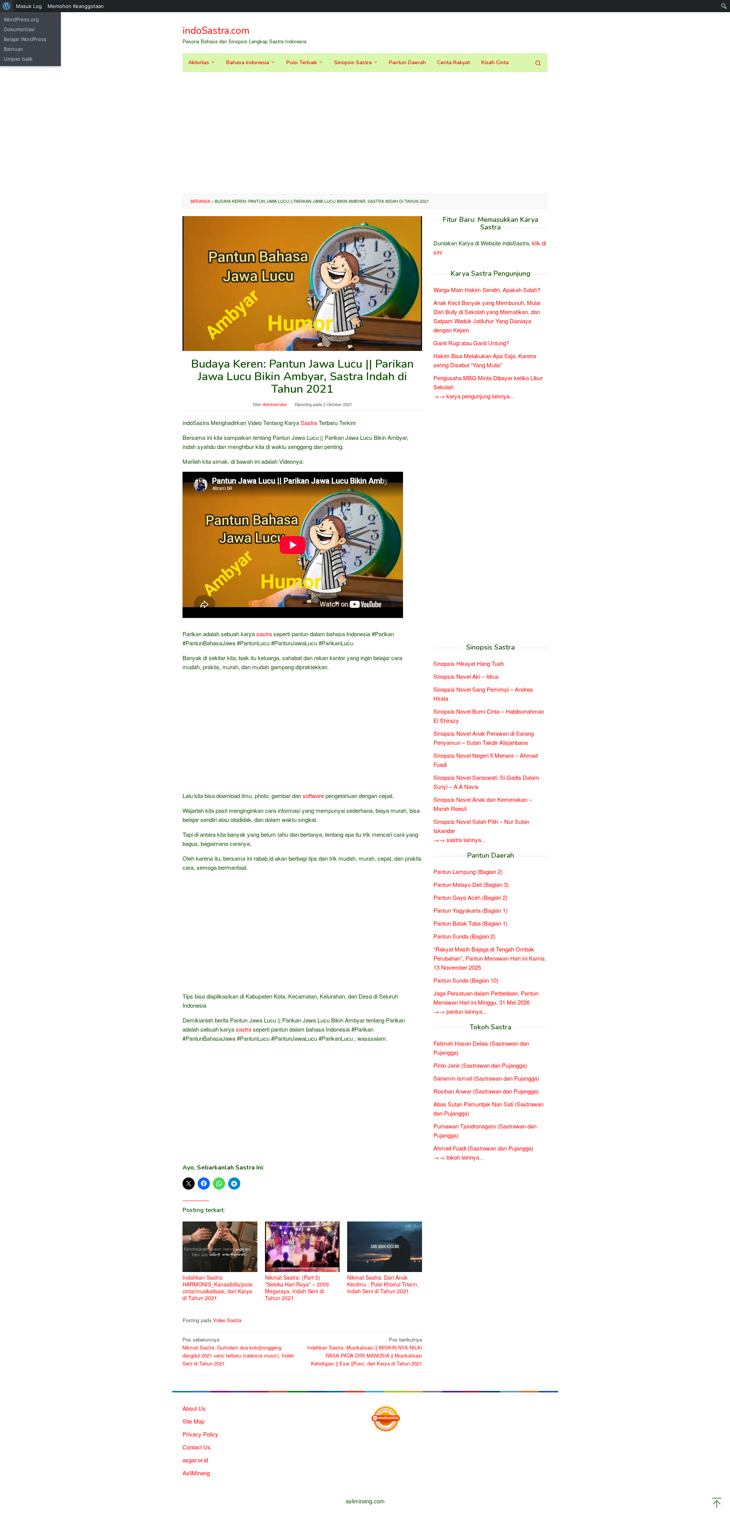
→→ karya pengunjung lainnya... (473, 396)
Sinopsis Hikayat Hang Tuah (468, 663)
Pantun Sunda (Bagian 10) (465, 980)
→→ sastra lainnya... (459, 840)
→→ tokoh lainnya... (458, 1157)
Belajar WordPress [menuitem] (25, 39)
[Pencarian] (538, 62)
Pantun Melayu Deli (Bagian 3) (471, 884)
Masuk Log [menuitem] (29, 6)
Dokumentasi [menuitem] (19, 29)
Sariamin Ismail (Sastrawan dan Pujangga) (486, 1078)
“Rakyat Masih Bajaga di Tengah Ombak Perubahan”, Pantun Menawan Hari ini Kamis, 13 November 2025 (489, 958)
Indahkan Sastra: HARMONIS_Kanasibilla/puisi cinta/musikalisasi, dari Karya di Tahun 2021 (217, 1288)
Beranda (200, 201)
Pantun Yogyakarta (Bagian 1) (470, 910)
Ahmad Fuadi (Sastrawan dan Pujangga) (483, 1148)
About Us (194, 1408)
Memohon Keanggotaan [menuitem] (76, 6)
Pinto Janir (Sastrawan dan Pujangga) (480, 1065)
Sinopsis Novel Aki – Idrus (466, 676)
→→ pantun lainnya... (460, 1011)
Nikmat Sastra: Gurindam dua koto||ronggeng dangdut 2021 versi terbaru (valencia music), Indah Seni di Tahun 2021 (238, 1351)
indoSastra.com (215, 30)
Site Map (193, 1421)
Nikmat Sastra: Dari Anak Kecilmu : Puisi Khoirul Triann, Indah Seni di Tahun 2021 (383, 1284)
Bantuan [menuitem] (13, 49)
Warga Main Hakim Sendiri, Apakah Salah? (486, 290)
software (313, 796)
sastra (264, 634)
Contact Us (196, 1447)
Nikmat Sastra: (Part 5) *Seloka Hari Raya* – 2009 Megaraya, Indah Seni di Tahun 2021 (297, 1288)
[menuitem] (6, 6)
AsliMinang (196, 1473)
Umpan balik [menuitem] (18, 59)
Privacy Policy (200, 1434)
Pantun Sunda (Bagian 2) (464, 936)
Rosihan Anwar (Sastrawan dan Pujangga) (486, 1091)
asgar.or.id (195, 1460)
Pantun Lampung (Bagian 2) (468, 871)
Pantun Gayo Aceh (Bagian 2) (470, 897)
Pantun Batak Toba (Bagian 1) (470, 923)
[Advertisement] (365, 133)
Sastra (309, 423)
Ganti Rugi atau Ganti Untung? (471, 343)
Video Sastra (227, 1320)
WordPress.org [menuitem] (21, 19)
